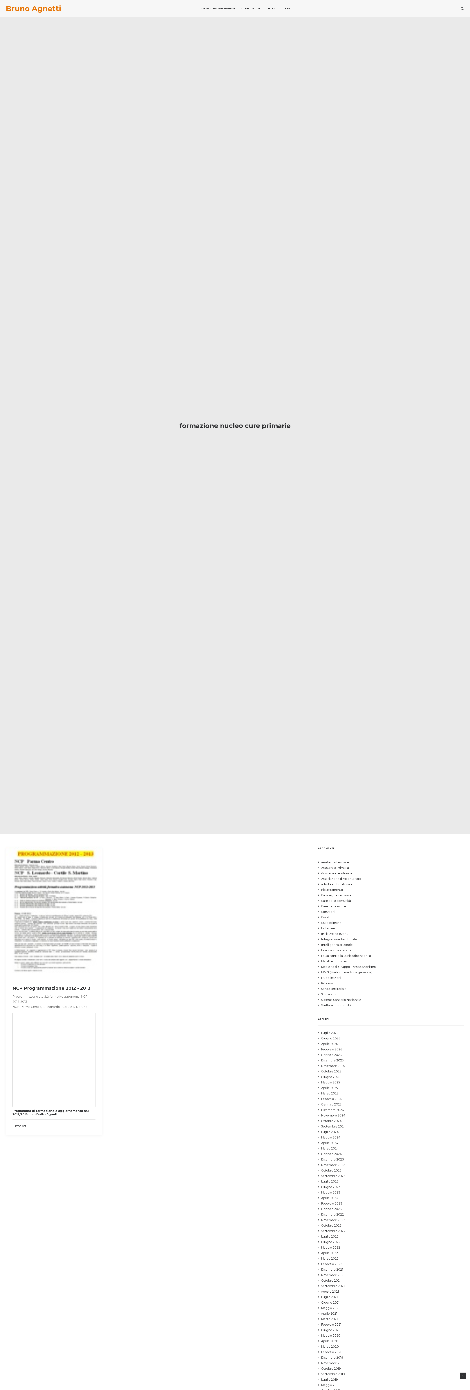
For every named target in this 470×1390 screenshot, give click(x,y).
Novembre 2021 (332, 1275)
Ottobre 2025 (331, 1071)
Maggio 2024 (330, 1137)
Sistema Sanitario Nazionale (341, 1000)
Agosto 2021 (330, 1291)
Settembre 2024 (333, 1126)
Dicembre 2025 (332, 1060)
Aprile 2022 (329, 1253)
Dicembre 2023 (332, 1159)
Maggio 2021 (330, 1308)
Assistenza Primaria (335, 868)
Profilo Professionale (218, 8)
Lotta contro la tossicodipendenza (346, 956)
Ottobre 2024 (331, 1121)
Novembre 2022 (333, 1220)
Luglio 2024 (330, 1132)
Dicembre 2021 (332, 1269)
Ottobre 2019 (331, 1368)
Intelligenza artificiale (337, 945)
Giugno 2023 (330, 1187)
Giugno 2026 (330, 1038)
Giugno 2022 (330, 1242)
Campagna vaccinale (336, 895)
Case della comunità (336, 901)
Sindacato (328, 994)
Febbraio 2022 (331, 1264)
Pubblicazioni (251, 8)
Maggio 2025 (330, 1082)
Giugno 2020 (331, 1330)
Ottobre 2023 (331, 1170)
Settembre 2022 (333, 1231)
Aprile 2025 (329, 1088)
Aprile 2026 (329, 1044)
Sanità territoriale (333, 989)
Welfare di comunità (336, 1005)
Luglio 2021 (329, 1297)
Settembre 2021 (333, 1286)
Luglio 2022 (330, 1236)
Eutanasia (328, 928)
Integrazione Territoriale (339, 939)
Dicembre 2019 (332, 1357)
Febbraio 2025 (331, 1099)
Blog (271, 8)
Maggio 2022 (330, 1247)
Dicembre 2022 (332, 1214)
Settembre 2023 (333, 1176)
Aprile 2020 (329, 1341)
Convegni (328, 912)
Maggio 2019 (330, 1385)
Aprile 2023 (329, 1198)
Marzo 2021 (329, 1319)
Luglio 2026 (329, 1033)
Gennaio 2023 (331, 1209)
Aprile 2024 (329, 1143)
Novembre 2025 (333, 1066)
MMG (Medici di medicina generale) (346, 972)
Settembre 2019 (333, 1374)
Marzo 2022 (330, 1258)
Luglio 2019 (329, 1379)
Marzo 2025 (329, 1093)
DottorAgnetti (47, 1114)
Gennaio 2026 (331, 1055)
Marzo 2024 (330, 1148)
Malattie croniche (334, 961)
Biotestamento (332, 890)
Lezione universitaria (336, 950)
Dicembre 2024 (332, 1110)
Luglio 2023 (330, 1181)
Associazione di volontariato (341, 879)
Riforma (327, 983)
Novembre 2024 (333, 1115)
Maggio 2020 (330, 1335)
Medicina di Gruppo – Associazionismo (348, 967)
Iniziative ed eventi (334, 934)
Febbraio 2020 (331, 1352)
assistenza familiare (335, 862)
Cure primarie (331, 923)
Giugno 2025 (330, 1077)
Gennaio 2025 (331, 1104)
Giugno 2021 (330, 1302)
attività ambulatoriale (336, 884)
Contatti (287, 8)
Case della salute (333, 906)
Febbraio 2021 (331, 1324)
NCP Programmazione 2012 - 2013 (51, 988)
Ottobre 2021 (331, 1280)
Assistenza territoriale (336, 873)
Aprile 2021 (329, 1313)
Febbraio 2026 (331, 1049)
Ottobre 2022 (331, 1225)
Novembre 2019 (332, 1363)
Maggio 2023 (330, 1192)
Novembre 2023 (333, 1165)
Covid (325, 917)
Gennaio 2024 (331, 1154)
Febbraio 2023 (331, 1203)
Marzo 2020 (330, 1346)
